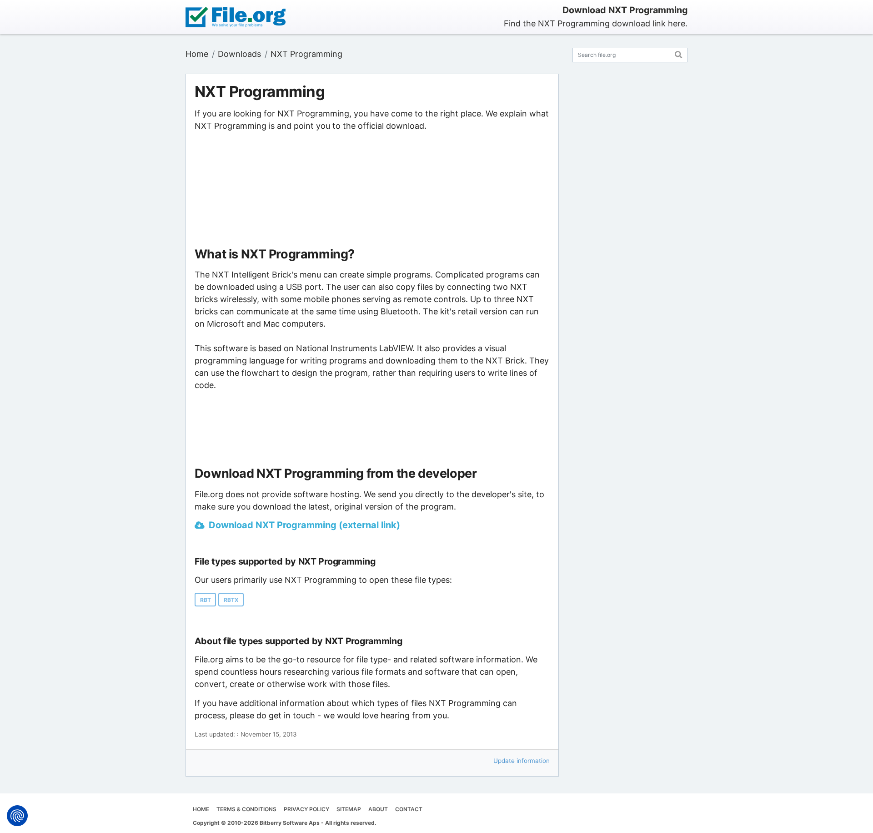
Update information (521, 760)
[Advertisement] (372, 189)
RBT (205, 599)
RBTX (231, 599)
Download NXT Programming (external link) (304, 525)
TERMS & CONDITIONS (246, 809)
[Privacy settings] (17, 815)
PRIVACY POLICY (306, 809)
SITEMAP (348, 809)
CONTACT (408, 809)
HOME (201, 809)
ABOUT (378, 809)
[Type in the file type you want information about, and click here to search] (678, 53)
